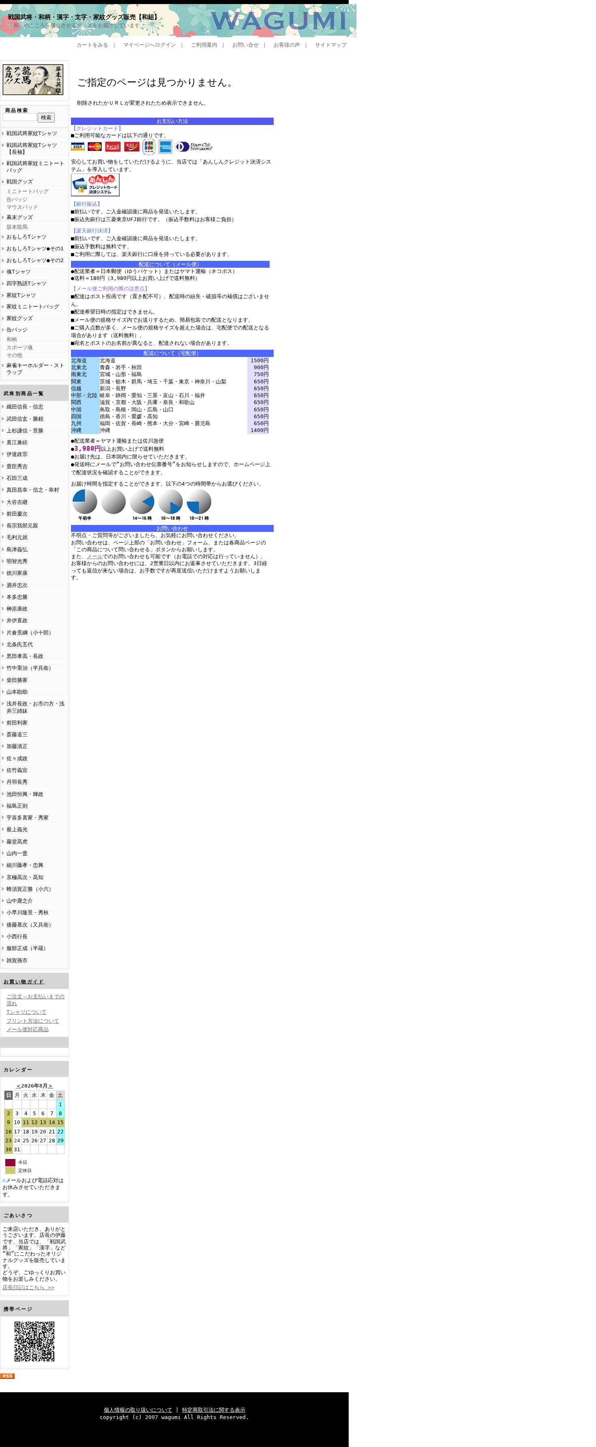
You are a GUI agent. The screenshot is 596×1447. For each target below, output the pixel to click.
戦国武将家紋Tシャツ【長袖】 (31, 148)
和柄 (11, 339)
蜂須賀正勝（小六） (30, 889)
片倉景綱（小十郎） (30, 633)
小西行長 (17, 936)
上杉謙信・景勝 (24, 431)
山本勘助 (17, 692)
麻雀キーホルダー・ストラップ (35, 368)
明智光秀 (17, 561)
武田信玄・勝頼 (24, 419)
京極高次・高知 (24, 877)
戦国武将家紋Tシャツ (31, 133)
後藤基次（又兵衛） (30, 925)
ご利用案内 (204, 45)
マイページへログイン (149, 45)
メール (95, 556)
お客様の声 (287, 45)
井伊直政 (17, 620)
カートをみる (92, 45)
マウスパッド (22, 207)
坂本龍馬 (17, 227)
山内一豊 (17, 853)
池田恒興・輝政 (24, 794)
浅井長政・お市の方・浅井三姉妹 (35, 707)
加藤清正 (17, 746)
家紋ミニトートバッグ (32, 306)
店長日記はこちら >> (28, 1287)
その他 (14, 355)
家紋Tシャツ (21, 295)
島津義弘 (17, 549)
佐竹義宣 (17, 770)
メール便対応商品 (27, 1029)
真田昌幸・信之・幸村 (32, 490)
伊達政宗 (17, 454)
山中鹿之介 (19, 901)
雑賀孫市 (17, 960)
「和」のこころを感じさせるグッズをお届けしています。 (76, 25)
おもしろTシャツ (26, 237)
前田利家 (17, 723)
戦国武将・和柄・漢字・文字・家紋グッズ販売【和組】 (84, 17)
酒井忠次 (17, 585)
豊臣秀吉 (17, 466)
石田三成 (17, 478)
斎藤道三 (17, 734)
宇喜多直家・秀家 (27, 818)
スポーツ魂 (19, 347)
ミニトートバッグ (27, 191)
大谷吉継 (17, 502)
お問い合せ (245, 45)
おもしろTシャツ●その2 (35, 260)
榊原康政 (17, 609)
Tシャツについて (26, 1012)
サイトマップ (331, 45)
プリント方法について (32, 1021)
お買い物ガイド (24, 982)
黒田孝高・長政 (24, 656)
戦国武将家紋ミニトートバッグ (35, 166)
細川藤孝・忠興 (24, 865)
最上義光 (17, 829)
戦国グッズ (19, 181)
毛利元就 (17, 537)
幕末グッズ (19, 217)
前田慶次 (17, 514)
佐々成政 (17, 758)
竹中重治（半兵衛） (30, 668)
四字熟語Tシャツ (26, 283)
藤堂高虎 (17, 842)
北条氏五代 (19, 644)
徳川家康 (17, 573)
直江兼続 (17, 442)
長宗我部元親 (22, 525)
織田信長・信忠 (24, 407)
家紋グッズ (19, 318)
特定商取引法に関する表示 (213, 1410)
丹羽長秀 (17, 782)
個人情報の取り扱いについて (138, 1410)
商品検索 (17, 110)
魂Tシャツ (18, 272)
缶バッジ (17, 199)
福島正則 (17, 806)
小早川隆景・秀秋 (27, 912)
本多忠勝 (17, 597)
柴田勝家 (17, 680)
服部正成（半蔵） (27, 948)
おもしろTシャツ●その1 (35, 248)
